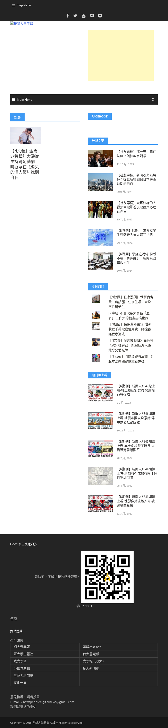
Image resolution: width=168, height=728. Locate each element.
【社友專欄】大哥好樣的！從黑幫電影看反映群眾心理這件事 (136, 207)
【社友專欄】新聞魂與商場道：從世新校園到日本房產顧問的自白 (136, 179)
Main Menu (24, 99)
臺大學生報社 (23, 654)
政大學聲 (20, 661)
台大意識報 (91, 654)
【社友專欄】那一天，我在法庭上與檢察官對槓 (136, 154)
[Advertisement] (121, 55)
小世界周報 (22, 668)
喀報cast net (92, 647)
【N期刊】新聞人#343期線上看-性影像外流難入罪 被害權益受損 (136, 501)
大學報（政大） (94, 661)
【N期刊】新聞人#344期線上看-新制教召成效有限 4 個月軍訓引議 (137, 473)
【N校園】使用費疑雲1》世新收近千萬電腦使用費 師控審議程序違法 (130, 329)
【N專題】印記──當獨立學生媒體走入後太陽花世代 (136, 233)
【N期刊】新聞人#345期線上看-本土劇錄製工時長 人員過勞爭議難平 (136, 446)
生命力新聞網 (23, 675)
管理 (13, 619)
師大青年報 (22, 647)
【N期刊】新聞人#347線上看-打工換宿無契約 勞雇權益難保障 (136, 390)
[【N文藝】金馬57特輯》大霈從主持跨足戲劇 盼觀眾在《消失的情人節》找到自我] (25, 135)
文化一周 (20, 683)
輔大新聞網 (91, 668)
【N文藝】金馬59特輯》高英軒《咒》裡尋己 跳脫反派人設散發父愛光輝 (130, 345)
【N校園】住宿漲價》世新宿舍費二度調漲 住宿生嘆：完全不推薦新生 (130, 302)
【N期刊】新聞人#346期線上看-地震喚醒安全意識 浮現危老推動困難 (136, 418)
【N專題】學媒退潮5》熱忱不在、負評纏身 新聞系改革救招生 (137, 258)
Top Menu (24, 5)
